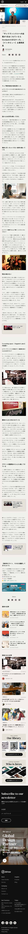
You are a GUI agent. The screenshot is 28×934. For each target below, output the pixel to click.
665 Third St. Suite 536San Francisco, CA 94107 (6, 905)
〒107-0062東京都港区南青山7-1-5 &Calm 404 (21, 904)
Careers (3, 891)
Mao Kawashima (8, 49)
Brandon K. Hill (9, 678)
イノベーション (6, 671)
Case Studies (5, 879)
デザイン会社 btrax (6, 26)
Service (3, 882)
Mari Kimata (8, 704)
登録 (6, 820)
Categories (3, 5)
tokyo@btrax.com (20, 909)
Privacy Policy (4, 931)
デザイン (4, 30)
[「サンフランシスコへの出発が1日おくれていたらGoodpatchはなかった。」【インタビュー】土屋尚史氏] (16, 54)
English (22, 2)
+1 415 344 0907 (6, 913)
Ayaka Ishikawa (9, 729)
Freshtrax (13, 26)
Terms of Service (5, 929)
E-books (17, 879)
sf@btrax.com (5, 910)
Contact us (4, 894)
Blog (16, 882)
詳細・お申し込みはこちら (10, 580)
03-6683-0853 (18, 911)
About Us (4, 888)
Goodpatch (16, 73)
